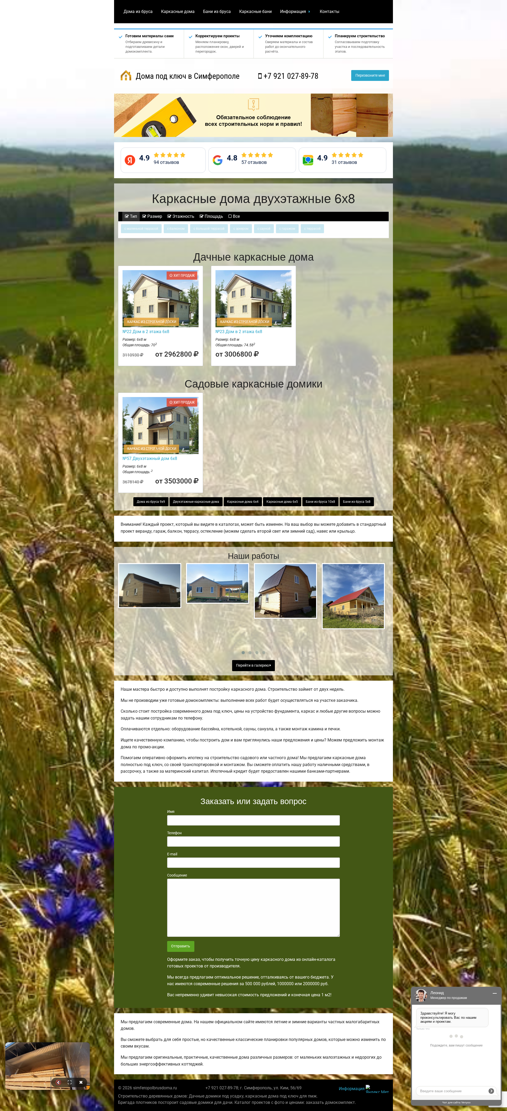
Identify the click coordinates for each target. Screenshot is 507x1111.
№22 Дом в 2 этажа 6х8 (146, 331)
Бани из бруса (217, 11)
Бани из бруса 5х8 (356, 502)
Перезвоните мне (370, 75)
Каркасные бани (255, 11)
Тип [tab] (133, 216)
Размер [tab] (154, 216)
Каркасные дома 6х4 (243, 502)
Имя (171, 811)
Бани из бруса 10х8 (320, 502)
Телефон (174, 833)
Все (236, 216)
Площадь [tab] (213, 216)
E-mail (172, 854)
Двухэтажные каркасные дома (196, 502)
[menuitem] (138, 12)
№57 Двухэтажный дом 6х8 (150, 458)
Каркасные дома (178, 11)
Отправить (180, 946)
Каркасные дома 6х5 (282, 502)
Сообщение (177, 875)
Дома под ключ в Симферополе (187, 76)
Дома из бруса (138, 11)
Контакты (329, 11)
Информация (293, 11)
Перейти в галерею (253, 665)
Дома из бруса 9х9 (151, 502)
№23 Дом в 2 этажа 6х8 (238, 331)
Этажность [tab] (182, 216)
